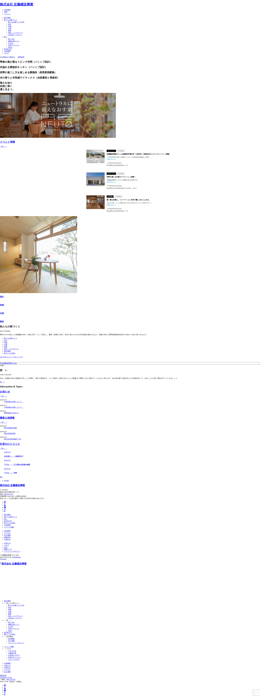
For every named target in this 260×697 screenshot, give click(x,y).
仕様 (9, 28)
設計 (9, 24)
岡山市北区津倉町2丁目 (12, 439)
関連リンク (8, 549)
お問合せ (7, 539)
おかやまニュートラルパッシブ (11, 357)
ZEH (5, 547)
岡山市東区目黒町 (10, 428)
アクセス (7, 533)
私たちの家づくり (10, 20)
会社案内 (7, 10)
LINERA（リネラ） (15, 35)
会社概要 (11, 639)
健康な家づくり (14, 41)
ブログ (6, 53)
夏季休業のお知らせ (11, 413)
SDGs (10, 47)
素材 (9, 30)
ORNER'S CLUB (6, 677)
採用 (5, 12)
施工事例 (7, 18)
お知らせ (7, 543)
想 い (2, 382)
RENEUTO (8, 49)
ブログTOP (12, 651)
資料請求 (7, 537)
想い (5, 37)
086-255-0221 (8, 494)
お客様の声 (12, 653)
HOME (6, 480)
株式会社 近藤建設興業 (16, 4)
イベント (7, 14)
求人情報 (7, 535)
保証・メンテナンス (15, 33)
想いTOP (11, 39)
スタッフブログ (14, 659)
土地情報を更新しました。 (14, 402)
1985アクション (14, 45)
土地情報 (7, 51)
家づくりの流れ (9, 353)
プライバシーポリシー (12, 551)
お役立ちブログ (14, 655)
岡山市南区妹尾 (9, 433)
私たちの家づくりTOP (16, 22)
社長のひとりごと (14, 657)
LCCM (10, 43)
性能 (9, 26)
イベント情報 (9, 527)
